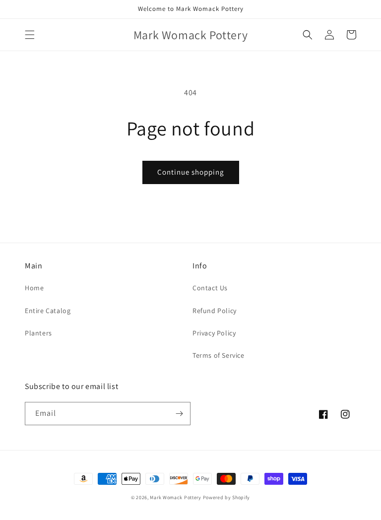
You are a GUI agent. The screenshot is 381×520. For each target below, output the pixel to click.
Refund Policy (214, 310)
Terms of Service (218, 355)
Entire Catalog (47, 310)
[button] (30, 35)
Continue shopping (190, 172)
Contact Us (210, 287)
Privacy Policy (214, 332)
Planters (38, 332)
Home (34, 287)
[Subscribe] (179, 413)
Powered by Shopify (227, 497)
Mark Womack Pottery (175, 497)
